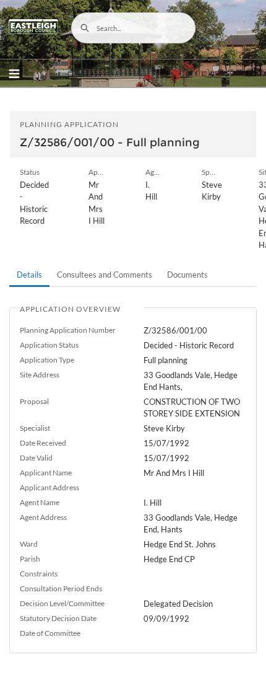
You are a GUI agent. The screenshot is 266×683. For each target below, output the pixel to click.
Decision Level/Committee (62, 603)
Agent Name (39, 502)
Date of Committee (50, 633)
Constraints (39, 573)
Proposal (34, 401)
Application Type (47, 359)
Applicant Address (49, 487)
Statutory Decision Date (58, 618)
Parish (30, 558)
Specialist (35, 428)
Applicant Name (46, 472)
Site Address (39, 374)
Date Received (43, 442)
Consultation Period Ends (61, 588)
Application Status (49, 345)
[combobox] (133, 27)
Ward (29, 544)
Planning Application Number (68, 330)
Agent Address (43, 517)
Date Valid (36, 457)
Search (84, 27)
